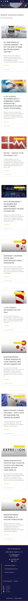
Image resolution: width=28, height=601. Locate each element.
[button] (25, 5)
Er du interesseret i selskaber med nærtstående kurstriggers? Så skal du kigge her (14, 206)
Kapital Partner (9, 572)
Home (2, 17)
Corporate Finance (10, 565)
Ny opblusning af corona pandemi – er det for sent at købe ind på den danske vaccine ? (13, 47)
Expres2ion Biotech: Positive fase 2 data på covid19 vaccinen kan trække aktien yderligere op (14, 465)
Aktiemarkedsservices (11, 569)
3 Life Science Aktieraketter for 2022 (12, 310)
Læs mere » (7, 65)
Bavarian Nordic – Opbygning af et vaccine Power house (13, 517)
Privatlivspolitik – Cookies (10, 581)
